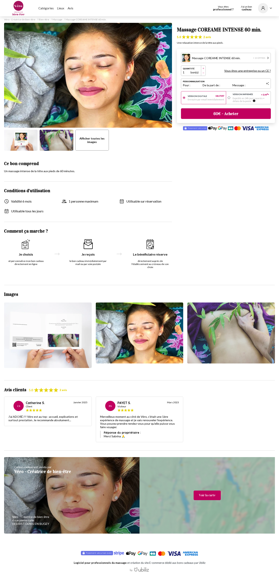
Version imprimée (251, 94)
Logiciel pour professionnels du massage (100, 562)
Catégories (46, 8)
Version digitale (206, 96)
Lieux (60, 8)
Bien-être (44, 19)
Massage (57, 19)
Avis (70, 8)
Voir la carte (207, 495)
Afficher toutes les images (92, 140)
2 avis (207, 37)
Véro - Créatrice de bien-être (19, 19)
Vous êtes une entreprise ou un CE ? (247, 70)
